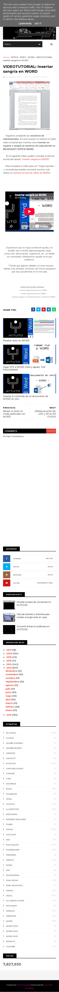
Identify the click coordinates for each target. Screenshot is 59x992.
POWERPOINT (13, 850)
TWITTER (16, 567)
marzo (9, 703)
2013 (9, 667)
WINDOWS (11, 916)
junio (9, 692)
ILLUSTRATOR (12, 809)
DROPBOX (11, 784)
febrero (10, 706)
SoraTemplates (23, 985)
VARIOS (9, 890)
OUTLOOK (11, 834)
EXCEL (9, 789)
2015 (9, 660)
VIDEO (23, 57)
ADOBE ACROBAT (14, 743)
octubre (11, 678)
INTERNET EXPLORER (16, 819)
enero (9, 710)
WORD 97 (10, 941)
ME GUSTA (49, 558)
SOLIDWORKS (12, 875)
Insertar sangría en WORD (35, 159)
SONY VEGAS (12, 880)
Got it (38, 23)
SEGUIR (50, 566)
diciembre (12, 671)
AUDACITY (11, 758)
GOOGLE (10, 804)
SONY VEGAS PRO (14, 885)
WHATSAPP (11, 906)
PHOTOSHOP (12, 845)
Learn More (25, 23)
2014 (9, 664)
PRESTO (10, 860)
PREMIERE (11, 855)
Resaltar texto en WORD (16, 340)
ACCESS (9, 738)
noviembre (12, 674)
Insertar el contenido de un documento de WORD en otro (25, 397)
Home (6, 57)
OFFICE (14, 57)
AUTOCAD (11, 763)
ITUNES (9, 824)
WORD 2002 (12, 931)
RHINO (9, 865)
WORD (31, 57)
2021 (9, 650)
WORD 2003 (12, 936)
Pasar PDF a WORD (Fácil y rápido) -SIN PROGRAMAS (24, 368)
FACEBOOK (17, 558)
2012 (9, 715)
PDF (8, 840)
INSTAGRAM (17, 575)
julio (8, 689)
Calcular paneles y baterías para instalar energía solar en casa (33, 616)
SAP (8, 870)
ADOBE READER (14, 748)
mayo (9, 696)
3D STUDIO (11, 733)
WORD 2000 (12, 926)
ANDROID (10, 753)
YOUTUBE (16, 583)
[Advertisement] (29, 512)
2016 (9, 657)
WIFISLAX (10, 911)
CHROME (10, 773)
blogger (51, 431)
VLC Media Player (15, 900)
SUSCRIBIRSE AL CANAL (45, 583)
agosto (10, 685)
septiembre (13, 681)
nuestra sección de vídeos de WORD (31, 173)
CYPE (8, 778)
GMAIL (9, 799)
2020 (9, 653)
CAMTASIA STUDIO (14, 768)
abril (8, 699)
